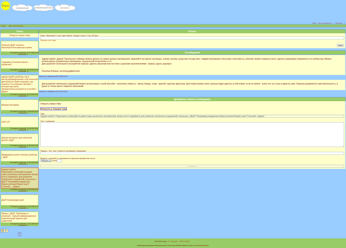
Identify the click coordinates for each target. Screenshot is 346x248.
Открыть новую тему (19, 35)
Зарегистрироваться (325, 23)
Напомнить (339, 23)
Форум (3, 26)
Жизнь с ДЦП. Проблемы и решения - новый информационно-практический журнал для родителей (19, 217)
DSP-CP (5, 122)
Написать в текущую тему (53, 109)
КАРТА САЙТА (185, 241)
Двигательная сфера (16, 26)
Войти (314, 23)
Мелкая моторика (10, 105)
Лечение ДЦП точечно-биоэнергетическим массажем (16, 46)
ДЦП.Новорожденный (12, 200)
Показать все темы (48, 40)
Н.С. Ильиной (172, 241)
